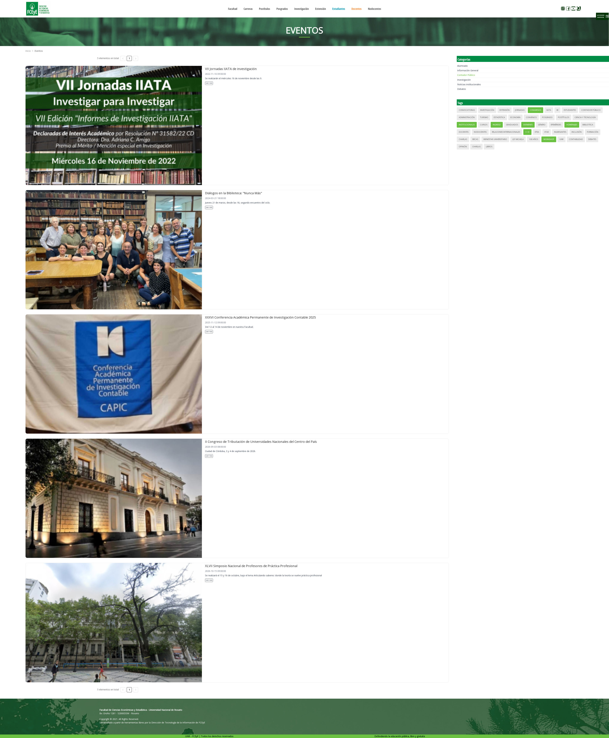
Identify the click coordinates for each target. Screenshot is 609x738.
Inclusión (577, 132)
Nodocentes (480, 132)
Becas (475, 139)
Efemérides (556, 124)
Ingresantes (560, 132)
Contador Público (466, 74)
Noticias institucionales (469, 84)
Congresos (535, 110)
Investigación (464, 79)
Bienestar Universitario (495, 139)
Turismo (484, 117)
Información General (467, 70)
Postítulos (563, 117)
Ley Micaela (518, 139)
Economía (515, 117)
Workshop (549, 139)
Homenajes (571, 124)
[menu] (304, 8)
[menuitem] (232, 8)
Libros (489, 146)
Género (541, 124)
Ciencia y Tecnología (585, 117)
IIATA (549, 110)
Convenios (531, 117)
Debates (461, 88)
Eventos (39, 50)
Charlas (463, 139)
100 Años (533, 139)
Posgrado (547, 117)
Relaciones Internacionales (506, 132)
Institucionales (467, 124)
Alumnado (462, 65)
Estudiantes (570, 110)
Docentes (463, 132)
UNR (561, 139)
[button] (602, 16)
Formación (592, 132)
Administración (467, 117)
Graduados (512, 124)
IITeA (537, 132)
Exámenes (528, 124)
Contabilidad (576, 139)
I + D (527, 132)
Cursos (483, 124)
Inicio (28, 50)
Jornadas (519, 110)
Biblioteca (588, 124)
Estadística (499, 117)
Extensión (505, 110)
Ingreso (497, 124)
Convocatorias (467, 110)
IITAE (546, 132)
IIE (557, 110)
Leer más (209, 83)
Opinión (463, 146)
